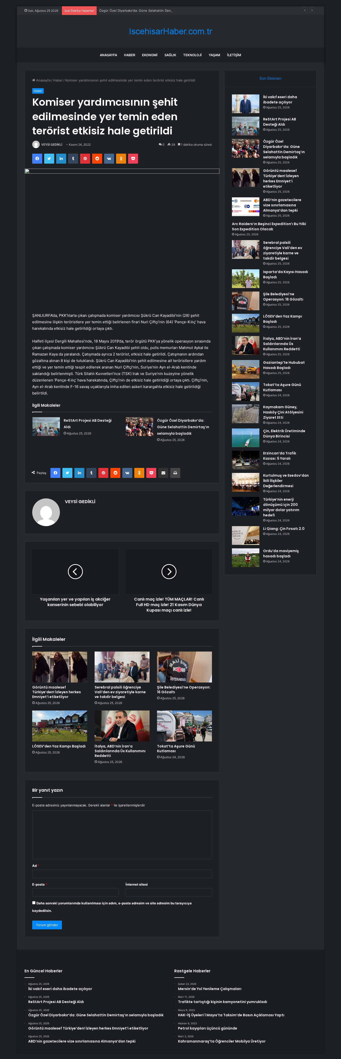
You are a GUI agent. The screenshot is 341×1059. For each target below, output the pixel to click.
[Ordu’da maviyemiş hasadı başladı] (245, 557)
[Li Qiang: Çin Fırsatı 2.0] (245, 535)
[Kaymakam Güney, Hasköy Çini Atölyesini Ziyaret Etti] (245, 413)
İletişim (234, 55)
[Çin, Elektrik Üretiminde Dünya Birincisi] (245, 437)
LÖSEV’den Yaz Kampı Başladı (59, 746)
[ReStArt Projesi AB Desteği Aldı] (46, 426)
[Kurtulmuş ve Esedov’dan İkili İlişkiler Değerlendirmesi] (245, 482)
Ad (35, 866)
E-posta (39, 884)
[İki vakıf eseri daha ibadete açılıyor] (245, 103)
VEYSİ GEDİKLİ (51, 144)
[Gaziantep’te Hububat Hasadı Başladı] (245, 369)
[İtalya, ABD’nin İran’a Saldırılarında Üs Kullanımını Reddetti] (122, 725)
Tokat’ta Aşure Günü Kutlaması (176, 748)
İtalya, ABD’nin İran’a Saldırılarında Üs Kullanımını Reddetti (120, 751)
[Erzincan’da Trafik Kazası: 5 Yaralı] (245, 460)
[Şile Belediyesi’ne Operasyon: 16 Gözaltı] (184, 667)
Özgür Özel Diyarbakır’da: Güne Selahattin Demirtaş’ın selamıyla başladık (154, 10)
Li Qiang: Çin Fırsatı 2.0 (284, 528)
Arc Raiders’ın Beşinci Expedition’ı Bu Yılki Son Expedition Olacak (269, 226)
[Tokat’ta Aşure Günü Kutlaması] (184, 725)
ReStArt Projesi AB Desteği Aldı (279, 122)
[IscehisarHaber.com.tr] (170, 31)
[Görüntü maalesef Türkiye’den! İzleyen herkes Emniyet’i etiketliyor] (59, 667)
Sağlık (170, 55)
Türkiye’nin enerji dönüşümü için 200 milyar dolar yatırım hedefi (281, 507)
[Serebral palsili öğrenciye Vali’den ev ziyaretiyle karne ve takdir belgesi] (122, 667)
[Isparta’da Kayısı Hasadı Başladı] (245, 278)
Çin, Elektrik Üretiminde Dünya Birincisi (284, 433)
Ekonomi (150, 55)
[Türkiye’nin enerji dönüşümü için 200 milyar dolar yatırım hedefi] (245, 506)
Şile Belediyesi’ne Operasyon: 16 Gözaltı (183, 690)
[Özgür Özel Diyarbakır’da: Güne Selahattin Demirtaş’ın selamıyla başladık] (139, 426)
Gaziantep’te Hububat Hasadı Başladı (284, 365)
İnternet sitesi (137, 884)
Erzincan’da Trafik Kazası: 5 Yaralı (279, 456)
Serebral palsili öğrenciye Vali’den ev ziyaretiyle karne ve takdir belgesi (120, 692)
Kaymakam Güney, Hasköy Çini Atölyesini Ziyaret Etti (283, 412)
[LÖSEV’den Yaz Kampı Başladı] (59, 725)
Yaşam (214, 55)
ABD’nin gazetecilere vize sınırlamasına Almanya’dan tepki (282, 205)
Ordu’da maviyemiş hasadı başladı (281, 553)
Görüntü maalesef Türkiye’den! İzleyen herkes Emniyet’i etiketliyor (56, 692)
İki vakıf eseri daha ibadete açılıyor (280, 99)
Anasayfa (108, 55)
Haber (129, 55)
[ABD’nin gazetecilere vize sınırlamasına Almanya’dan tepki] (245, 206)
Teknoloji (192, 55)
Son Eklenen (270, 78)
